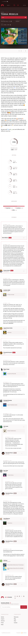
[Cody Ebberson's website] (24, 519)
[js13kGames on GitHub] (15, 598)
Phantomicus (9, 523)
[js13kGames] (2, 5)
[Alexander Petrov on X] (22, 453)
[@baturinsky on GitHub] (11, 21)
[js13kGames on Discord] (17, 596)
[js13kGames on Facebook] (24, 596)
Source (2, 24)
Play (3, 17)
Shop (15, 620)
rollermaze (9, 332)
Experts (2, 618)
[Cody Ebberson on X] (21, 519)
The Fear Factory (10, 475)
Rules (2, 624)
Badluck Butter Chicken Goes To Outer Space (15, 564)
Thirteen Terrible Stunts (11, 430)
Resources (16, 617)
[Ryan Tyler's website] (24, 471)
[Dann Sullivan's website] (24, 237)
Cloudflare (24, 632)
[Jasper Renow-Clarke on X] (24, 328)
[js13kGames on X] (22, 596)
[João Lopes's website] (24, 426)
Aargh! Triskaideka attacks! (12, 404)
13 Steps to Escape (10, 294)
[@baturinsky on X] (9, 21)
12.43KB (7, 24)
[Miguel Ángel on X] (24, 369)
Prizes (2, 622)
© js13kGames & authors (6, 632)
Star (19, 51)
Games (2, 12)
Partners (3, 620)
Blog (15, 618)
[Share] (25, 51)
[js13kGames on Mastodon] (19, 596)
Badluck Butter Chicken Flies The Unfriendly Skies (15, 569)
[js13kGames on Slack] (15, 596)
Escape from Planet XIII (11, 373)
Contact (15, 622)
